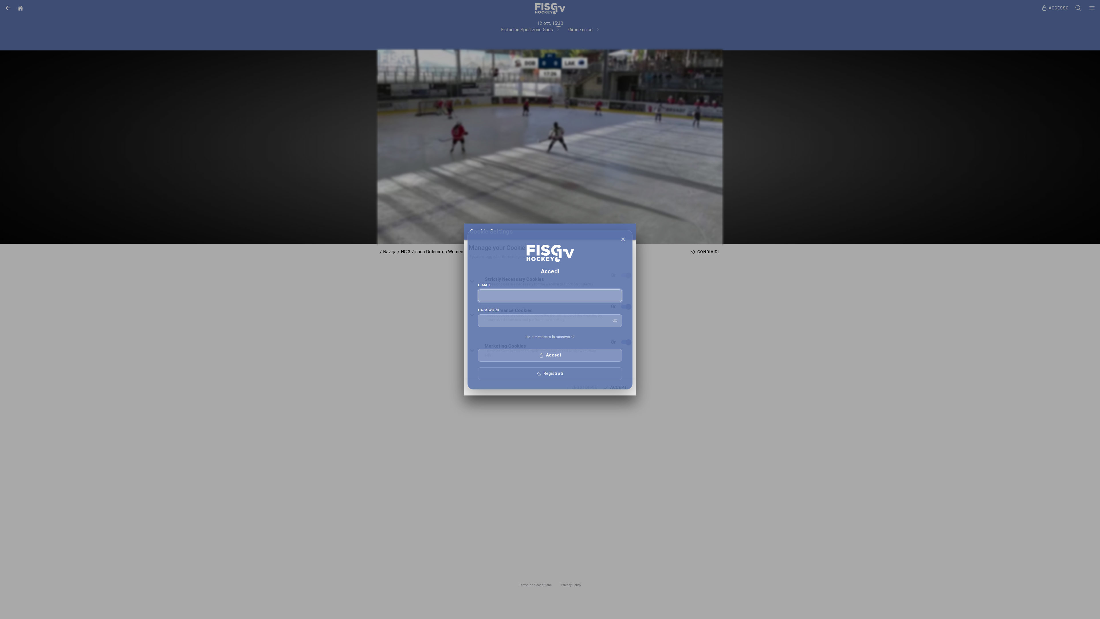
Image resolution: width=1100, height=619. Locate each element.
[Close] (623, 239)
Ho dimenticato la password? (550, 337)
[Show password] (615, 320)
